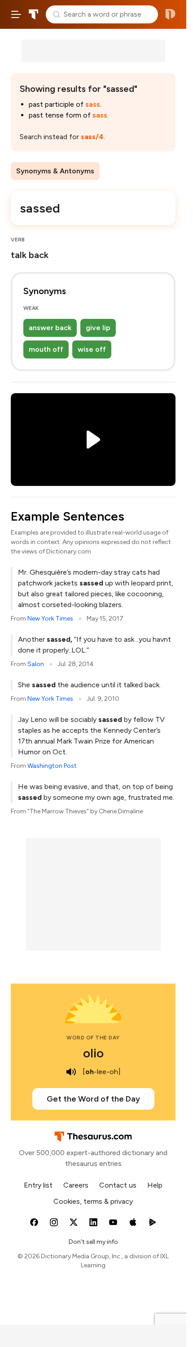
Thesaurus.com (34, 14)
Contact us (117, 1185)
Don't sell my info (93, 1242)
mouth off (46, 349)
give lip (98, 327)
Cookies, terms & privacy (93, 1201)
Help (154, 1185)
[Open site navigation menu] (16, 14)
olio (93, 1053)
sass (92, 104)
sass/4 (92, 136)
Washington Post (52, 766)
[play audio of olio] (71, 1071)
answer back (50, 327)
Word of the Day (93, 1037)
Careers (75, 1185)
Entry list (38, 1185)
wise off (92, 349)
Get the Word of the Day (93, 1099)
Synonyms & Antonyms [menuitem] (55, 171)
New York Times (50, 618)
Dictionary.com (170, 14)
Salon (35, 664)
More (115, 171)
